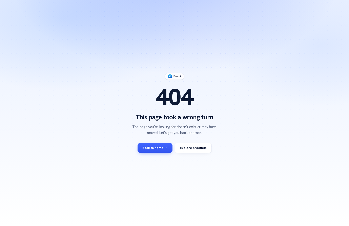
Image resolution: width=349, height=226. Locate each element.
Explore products (193, 148)
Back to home (152, 148)
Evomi (177, 76)
